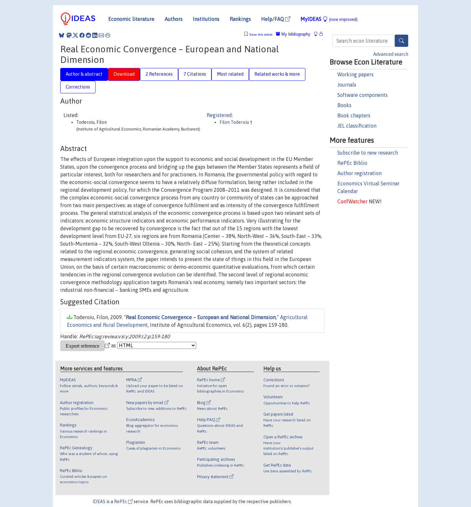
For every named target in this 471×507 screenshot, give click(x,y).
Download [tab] (124, 74)
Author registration (359, 173)
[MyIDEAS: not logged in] (317, 34)
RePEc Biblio (352, 163)
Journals (346, 85)
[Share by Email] (101, 35)
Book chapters (353, 115)
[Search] (401, 41)
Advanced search (390, 54)
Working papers (355, 74)
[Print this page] (107, 35)
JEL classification (356, 126)
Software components (362, 95)
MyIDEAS (329, 19)
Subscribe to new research (367, 153)
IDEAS (99, 501)
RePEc (121, 501)
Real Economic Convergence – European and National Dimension (201, 317)
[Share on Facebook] (82, 35)
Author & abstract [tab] (84, 74)
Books (344, 105)
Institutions (206, 19)
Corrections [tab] (78, 86)
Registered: (220, 115)
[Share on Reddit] (88, 35)
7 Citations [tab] (195, 74)
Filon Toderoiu (234, 122)
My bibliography (295, 34)
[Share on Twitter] (75, 35)
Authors (174, 19)
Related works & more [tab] (277, 74)
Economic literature (131, 19)
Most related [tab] (230, 74)
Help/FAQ (273, 19)
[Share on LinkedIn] (94, 35)
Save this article (261, 34)
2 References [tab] (159, 74)
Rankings (240, 19)
